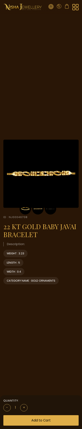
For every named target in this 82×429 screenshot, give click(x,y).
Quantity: (11, 400)
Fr (51, 6)
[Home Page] (22, 6)
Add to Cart (41, 420)
